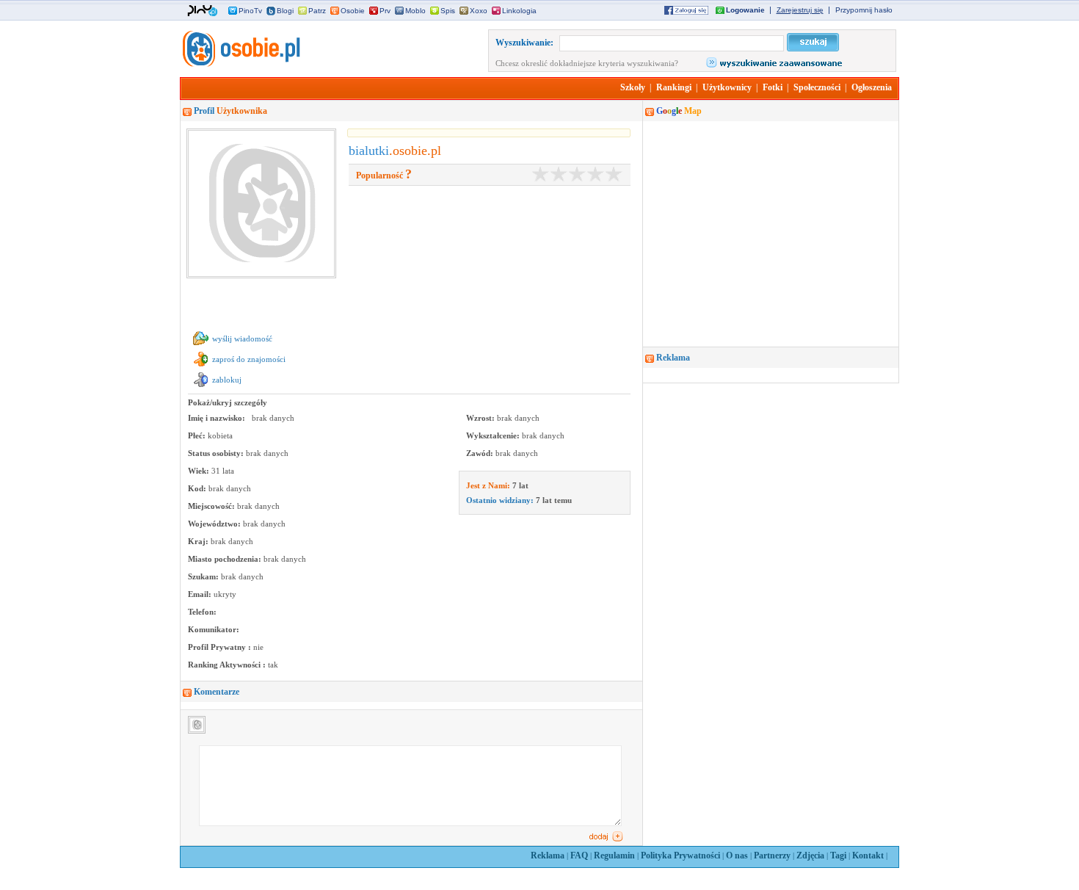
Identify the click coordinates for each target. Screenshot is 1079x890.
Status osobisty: (217, 453)
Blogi (285, 11)
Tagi (838, 855)
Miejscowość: (212, 506)
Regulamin (614, 855)
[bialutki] (240, 63)
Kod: (198, 488)
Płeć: (198, 435)
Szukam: (204, 576)
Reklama (547, 855)
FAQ (579, 855)
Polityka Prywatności (680, 855)
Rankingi (673, 87)
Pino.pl (202, 11)
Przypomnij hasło (864, 10)
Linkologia (519, 11)
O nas (737, 855)
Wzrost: (481, 417)
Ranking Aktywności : (228, 664)
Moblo (415, 11)
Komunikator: (213, 629)
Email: (201, 594)
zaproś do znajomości (249, 359)
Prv (384, 11)
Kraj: (199, 541)
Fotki (772, 87)
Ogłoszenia (871, 87)
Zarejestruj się (800, 10)
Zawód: (480, 453)
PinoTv (250, 11)
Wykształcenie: (494, 435)
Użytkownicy (727, 87)
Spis (447, 11)
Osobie (353, 11)
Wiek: (199, 470)
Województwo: (215, 523)
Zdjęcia (810, 855)
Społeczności (816, 87)
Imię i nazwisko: (217, 417)
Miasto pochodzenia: (226, 558)
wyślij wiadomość (242, 338)
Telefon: (202, 611)
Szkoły (632, 87)
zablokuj (226, 379)
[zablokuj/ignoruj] (201, 387)
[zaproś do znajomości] (201, 366)
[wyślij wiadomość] (201, 345)
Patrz (317, 11)
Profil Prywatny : (220, 647)
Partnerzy (772, 855)
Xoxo (478, 11)
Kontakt (868, 855)
